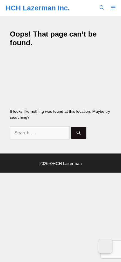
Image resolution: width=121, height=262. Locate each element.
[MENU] (114, 8)
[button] (101, 8)
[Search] (78, 133)
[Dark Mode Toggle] (105, 246)
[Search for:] (40, 133)
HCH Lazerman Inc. (38, 8)
